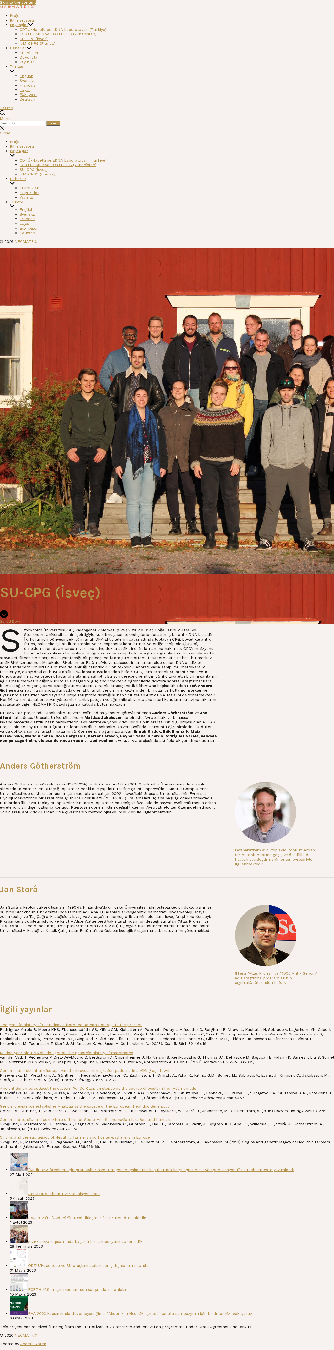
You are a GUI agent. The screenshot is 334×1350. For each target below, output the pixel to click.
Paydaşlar (19, 24)
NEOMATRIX (26, 241)
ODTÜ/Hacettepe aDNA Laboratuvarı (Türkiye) (63, 29)
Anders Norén (33, 1343)
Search (53, 123)
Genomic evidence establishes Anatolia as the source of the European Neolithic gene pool (84, 1106)
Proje (14, 15)
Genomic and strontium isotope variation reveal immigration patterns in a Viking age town (84, 1070)
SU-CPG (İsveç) (34, 38)
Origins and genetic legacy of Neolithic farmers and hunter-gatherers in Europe (75, 1137)
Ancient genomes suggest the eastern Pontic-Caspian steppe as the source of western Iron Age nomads (98, 1088)
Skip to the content (18, 2)
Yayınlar (27, 62)
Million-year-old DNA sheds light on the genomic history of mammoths (66, 1052)
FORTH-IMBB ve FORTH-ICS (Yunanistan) (58, 34)
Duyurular (29, 57)
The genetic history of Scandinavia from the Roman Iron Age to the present (71, 1025)
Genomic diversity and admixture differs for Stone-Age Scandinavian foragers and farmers (85, 1119)
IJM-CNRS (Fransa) (37, 43)
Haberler (18, 48)
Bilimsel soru (22, 20)
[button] (167, 118)
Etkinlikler (29, 52)
